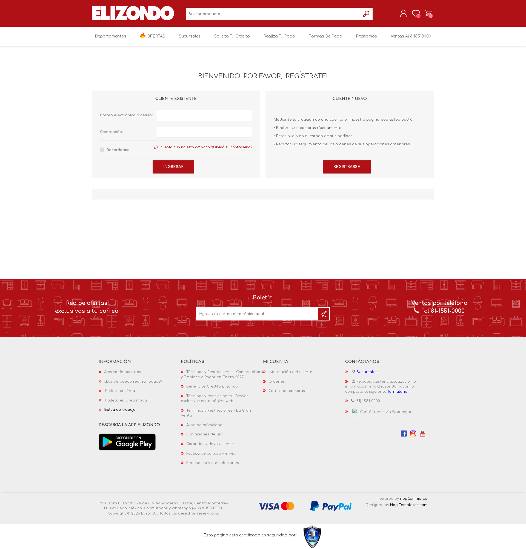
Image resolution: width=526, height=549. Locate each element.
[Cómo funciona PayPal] (330, 506)
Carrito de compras (428, 13)
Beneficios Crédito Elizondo (212, 386)
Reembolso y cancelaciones (212, 463)
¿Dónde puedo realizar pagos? (133, 381)
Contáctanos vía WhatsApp (385, 412)
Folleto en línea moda (126, 400)
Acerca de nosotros (122, 372)
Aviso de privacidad (204, 425)
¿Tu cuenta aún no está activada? (182, 147)
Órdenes (276, 381)
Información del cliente (290, 372)
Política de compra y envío (210, 453)
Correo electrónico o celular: (127, 115)
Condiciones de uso (204, 434)
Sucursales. (367, 372)
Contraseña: (111, 132)
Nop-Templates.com (408, 505)
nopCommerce (413, 499)
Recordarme (118, 150)
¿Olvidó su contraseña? (231, 147)
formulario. (398, 392)
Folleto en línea (120, 391)
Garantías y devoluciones (210, 444)
